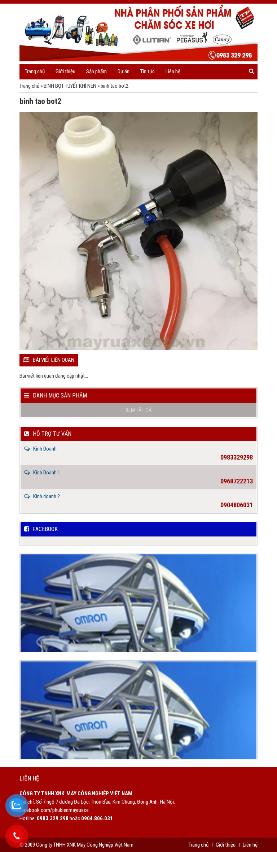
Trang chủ (35, 71)
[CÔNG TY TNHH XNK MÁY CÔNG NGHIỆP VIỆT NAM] (138, 32)
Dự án (123, 71)
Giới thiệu (65, 71)
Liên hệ (173, 71)
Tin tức (147, 71)
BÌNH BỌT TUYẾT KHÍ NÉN (70, 86)
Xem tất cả (139, 410)
